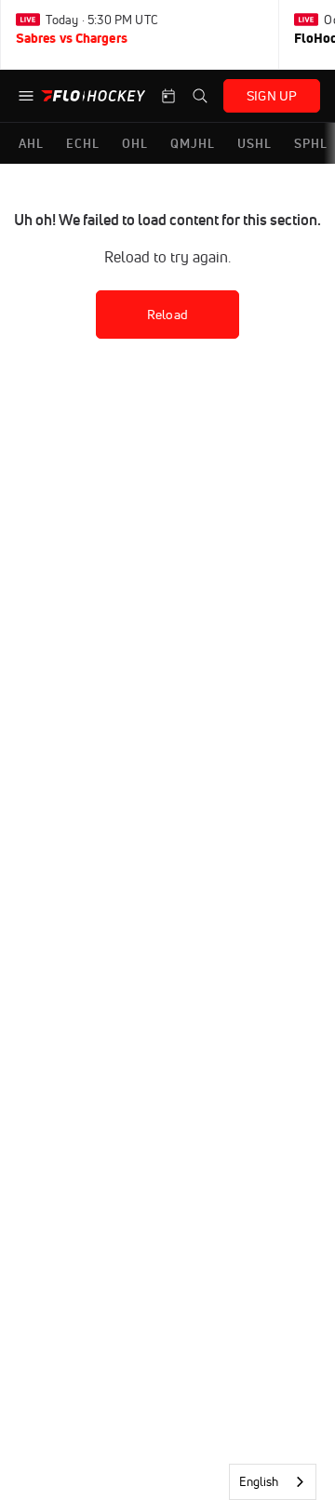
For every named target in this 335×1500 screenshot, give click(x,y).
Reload (167, 314)
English (258, 1481)
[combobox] (272, 1482)
